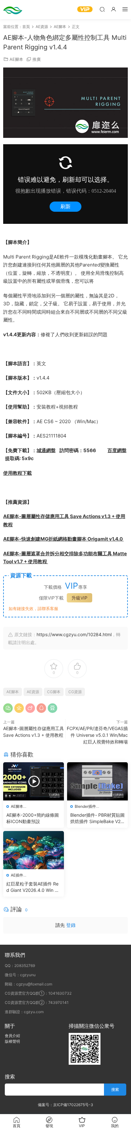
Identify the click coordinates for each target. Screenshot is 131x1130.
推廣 (36, 59)
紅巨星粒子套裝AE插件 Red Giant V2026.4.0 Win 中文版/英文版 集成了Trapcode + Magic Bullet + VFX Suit (33, 887)
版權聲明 (12, 1041)
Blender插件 (85, 806)
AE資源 (33, 691)
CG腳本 (53, 691)
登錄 (71, 925)
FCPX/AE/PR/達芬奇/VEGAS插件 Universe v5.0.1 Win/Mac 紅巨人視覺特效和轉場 (97, 735)
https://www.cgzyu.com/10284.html (74, 634)
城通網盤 (46, 450)
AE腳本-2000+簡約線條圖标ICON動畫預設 (32, 818)
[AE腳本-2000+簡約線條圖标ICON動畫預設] (33, 781)
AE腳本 (16, 59)
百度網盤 (117, 450)
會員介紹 (12, 1035)
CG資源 (75, 691)
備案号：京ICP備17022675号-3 (65, 1104)
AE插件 (17, 875)
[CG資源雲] (12, 9)
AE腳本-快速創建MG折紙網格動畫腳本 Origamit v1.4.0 (63, 539)
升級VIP (79, 598)
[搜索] (102, 9)
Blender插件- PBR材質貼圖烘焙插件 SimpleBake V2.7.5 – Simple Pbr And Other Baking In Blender (97, 818)
